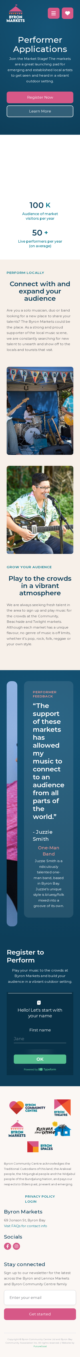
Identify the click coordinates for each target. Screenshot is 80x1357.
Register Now (40, 97)
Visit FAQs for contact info (25, 1226)
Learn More (40, 111)
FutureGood (40, 1346)
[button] (54, 13)
